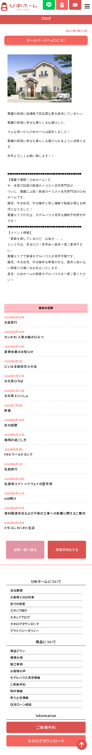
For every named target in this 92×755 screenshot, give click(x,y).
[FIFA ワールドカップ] (46, 452)
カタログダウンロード (24, 624)
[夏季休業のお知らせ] (46, 349)
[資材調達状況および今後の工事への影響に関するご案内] (46, 510)
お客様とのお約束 (22, 597)
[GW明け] (46, 495)
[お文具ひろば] (46, 378)
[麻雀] (46, 408)
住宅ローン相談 (21, 704)
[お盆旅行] (46, 319)
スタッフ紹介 (18, 610)
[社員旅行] (46, 466)
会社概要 (16, 590)
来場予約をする (67, 549)
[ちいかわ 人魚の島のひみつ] (46, 334)
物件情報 (16, 691)
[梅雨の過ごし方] (46, 437)
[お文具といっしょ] (46, 393)
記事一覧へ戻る (25, 549)
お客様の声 (17, 671)
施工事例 (16, 664)
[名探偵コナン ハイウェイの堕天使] (46, 481)
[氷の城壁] (46, 422)
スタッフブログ (20, 617)
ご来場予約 (17, 684)
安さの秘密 (17, 604)
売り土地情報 (19, 697)
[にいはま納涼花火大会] (46, 363)
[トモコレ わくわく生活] (46, 525)
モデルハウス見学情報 (25, 677)
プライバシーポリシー (24, 630)
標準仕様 (16, 657)
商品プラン (17, 651)
